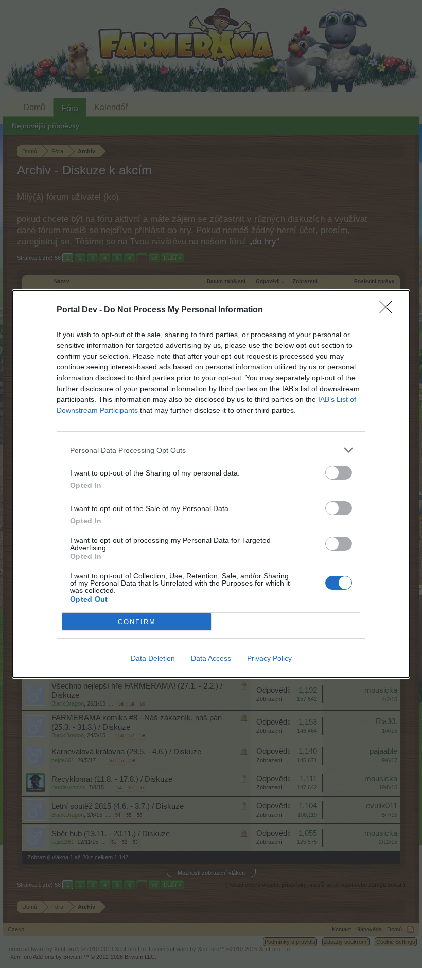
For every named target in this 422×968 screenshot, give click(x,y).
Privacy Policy (269, 658)
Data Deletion (153, 658)
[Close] (389, 310)
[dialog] (211, 484)
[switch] (338, 473)
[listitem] (211, 450)
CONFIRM (137, 622)
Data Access (211, 658)
